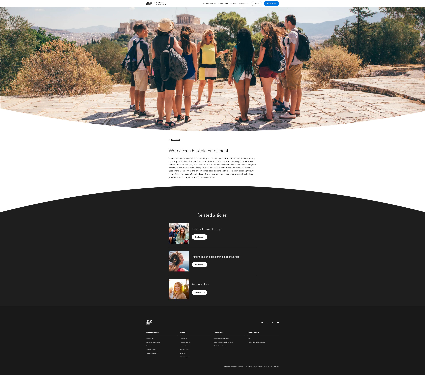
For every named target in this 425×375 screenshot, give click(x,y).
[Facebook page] (273, 322)
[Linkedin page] (262, 322)
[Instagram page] (267, 322)
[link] (156, 3)
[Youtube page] (278, 322)
